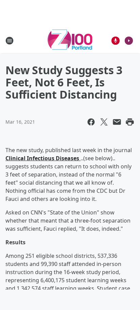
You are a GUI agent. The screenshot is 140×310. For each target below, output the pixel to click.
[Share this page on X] (104, 122)
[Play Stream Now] (129, 41)
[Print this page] (130, 122)
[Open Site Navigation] (9, 41)
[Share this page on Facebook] (91, 122)
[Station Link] (70, 40)
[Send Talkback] (115, 41)
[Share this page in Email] (117, 122)
